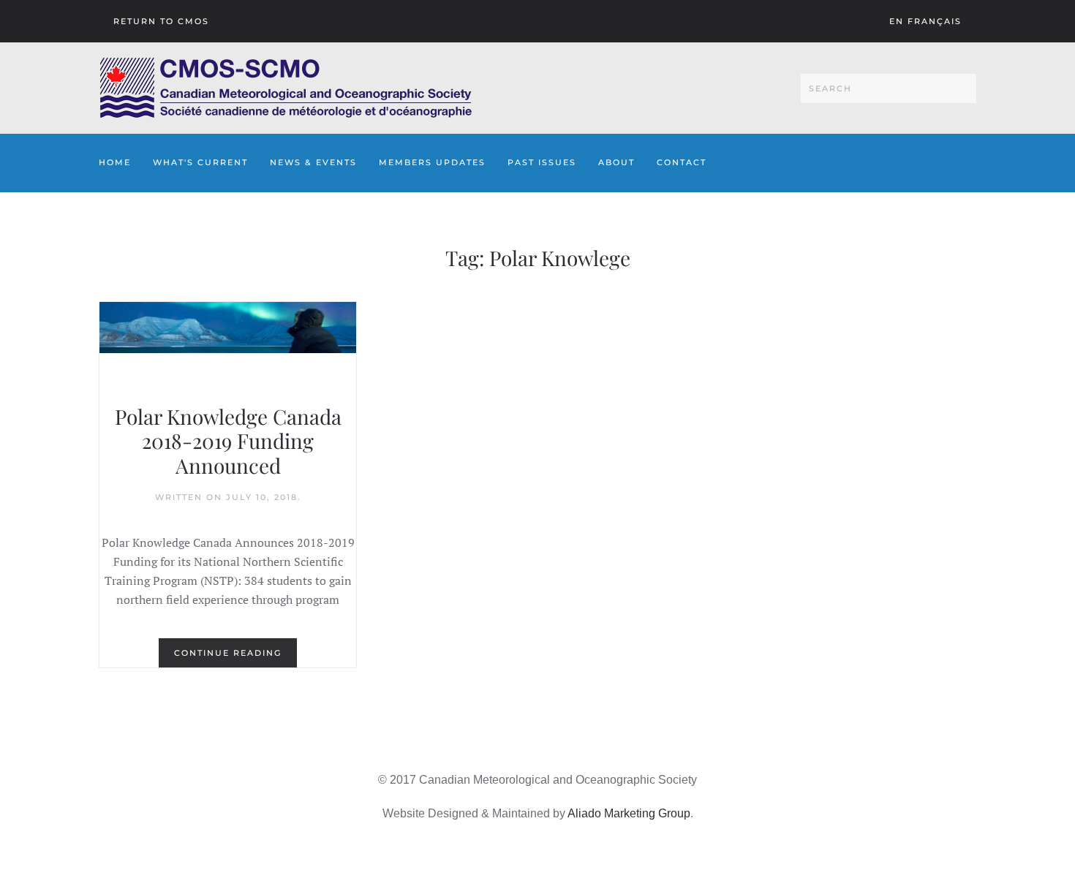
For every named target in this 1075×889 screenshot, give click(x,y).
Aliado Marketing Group (628, 813)
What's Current (200, 162)
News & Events (313, 162)
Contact (681, 162)
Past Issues (542, 162)
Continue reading (228, 653)
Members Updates (432, 162)
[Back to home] (285, 88)
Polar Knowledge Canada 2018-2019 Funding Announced (228, 441)
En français (925, 21)
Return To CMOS (161, 21)
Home (115, 162)
